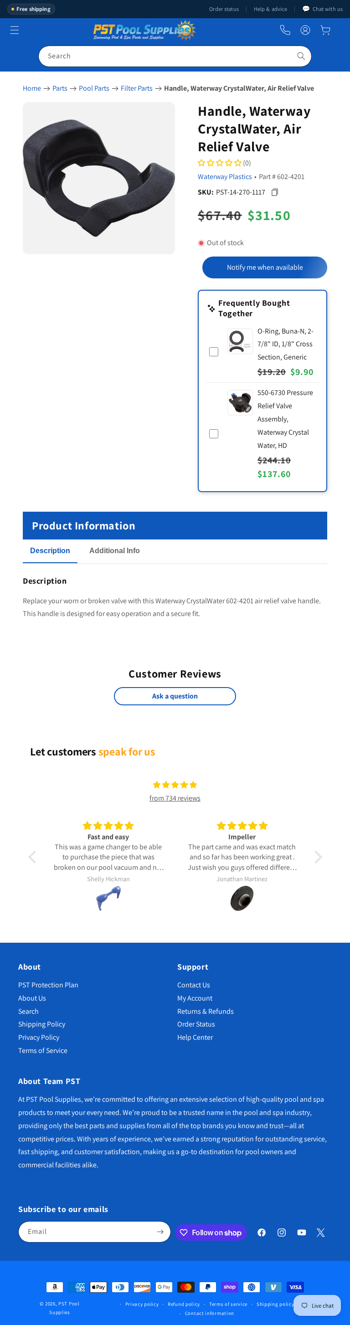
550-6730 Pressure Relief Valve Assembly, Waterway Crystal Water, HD (285, 419)
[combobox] (175, 56)
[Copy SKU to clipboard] (274, 192)
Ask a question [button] (175, 696)
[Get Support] (285, 30)
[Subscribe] (160, 1232)
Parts (59, 88)
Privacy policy (142, 1304)
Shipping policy (275, 1304)
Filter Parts (137, 88)
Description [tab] (50, 551)
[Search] (301, 56)
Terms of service (228, 1304)
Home (32, 88)
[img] (175, 785)
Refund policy (184, 1304)
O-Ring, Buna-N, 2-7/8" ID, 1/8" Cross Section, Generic (285, 344)
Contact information (209, 1313)
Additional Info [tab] (114, 551)
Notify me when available (265, 267)
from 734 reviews (175, 798)
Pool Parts (94, 88)
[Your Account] (305, 30)
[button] (325, 30)
